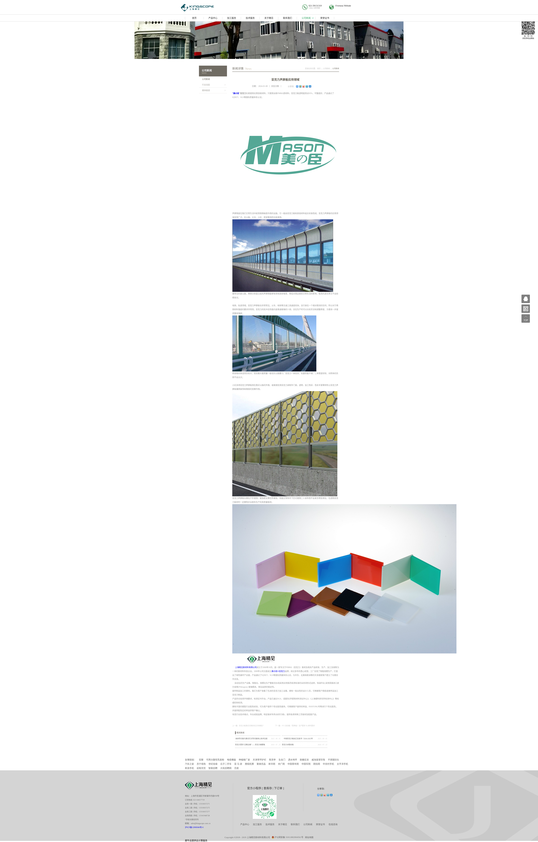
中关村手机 (328, 764)
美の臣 (236, 93)
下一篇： (295, 726)
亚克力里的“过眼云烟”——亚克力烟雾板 (250, 745)
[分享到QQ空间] (300, 86)
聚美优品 (261, 764)
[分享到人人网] (310, 86)
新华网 (271, 764)
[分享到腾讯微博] (307, 86)
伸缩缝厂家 (244, 760)
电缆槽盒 (231, 760)
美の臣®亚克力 (278, 671)
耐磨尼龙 (304, 760)
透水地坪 (292, 760)
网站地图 (309, 837)
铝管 (201, 760)
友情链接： (190, 760)
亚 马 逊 (238, 764)
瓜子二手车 (225, 764)
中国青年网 (293, 764)
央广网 (281, 764)
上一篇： (248, 726)
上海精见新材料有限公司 (246, 667)
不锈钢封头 (333, 760)
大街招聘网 (225, 768)
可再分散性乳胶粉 (215, 760)
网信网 (316, 764)
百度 (236, 768)
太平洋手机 (342, 764)
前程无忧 (201, 768)
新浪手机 (189, 768)
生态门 (282, 760)
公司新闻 (326, 69)
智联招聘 (212, 768)
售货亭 (272, 760)
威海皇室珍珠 (318, 760)
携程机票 (249, 764)
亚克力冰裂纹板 (288, 745)
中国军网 (306, 764)
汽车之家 (189, 764)
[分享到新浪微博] (303, 86)
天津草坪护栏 (259, 760)
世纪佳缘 (212, 764)
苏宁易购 (201, 764)
